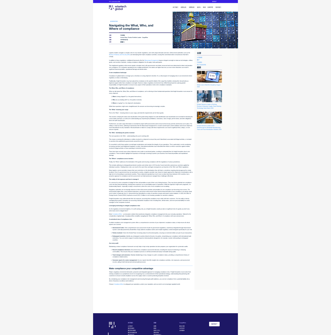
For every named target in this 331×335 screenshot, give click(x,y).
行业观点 (199, 62)
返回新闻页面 (114, 21)
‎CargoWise (182, 322)
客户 (198, 60)
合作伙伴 (182, 328)
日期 (110, 39)
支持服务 (182, 330)
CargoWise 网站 (115, 1)
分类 (110, 35)
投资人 (199, 7)
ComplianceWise (117, 214)
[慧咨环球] (117, 8)
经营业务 (184, 7)
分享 (110, 42)
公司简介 (130, 326)
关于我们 (176, 7)
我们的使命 (131, 328)
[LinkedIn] (121, 42)
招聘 (155, 326)
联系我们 (218, 7)
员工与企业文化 (201, 64)
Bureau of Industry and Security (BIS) (119, 54)
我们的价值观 (132, 330)
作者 (110, 37)
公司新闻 (199, 57)
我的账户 (214, 1)
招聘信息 (192, 7)
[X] (123, 42)
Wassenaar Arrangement (151, 60)
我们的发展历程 (132, 332)
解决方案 (182, 326)
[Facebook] (122, 42)
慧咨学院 (156, 332)
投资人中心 (157, 330)
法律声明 (210, 7)
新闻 (204, 7)
